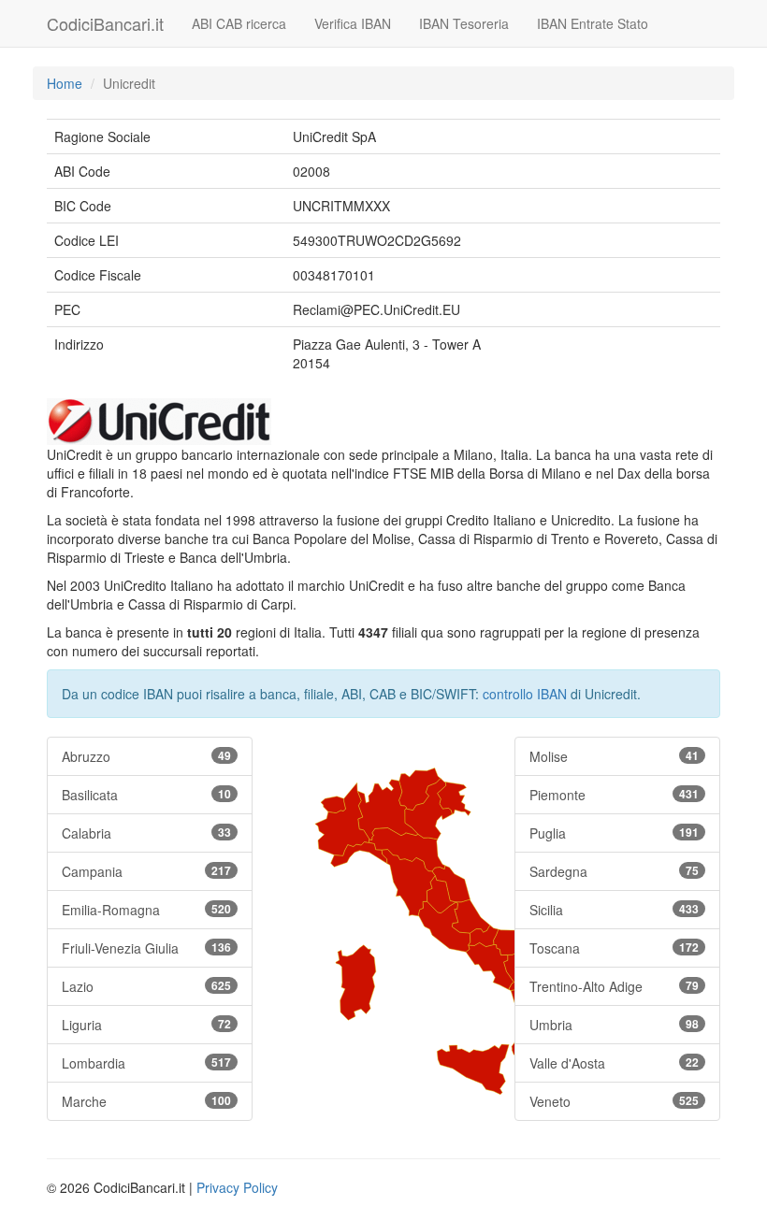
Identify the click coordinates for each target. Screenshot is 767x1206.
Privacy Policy (237, 1187)
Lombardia (146, 1063)
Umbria (614, 1024)
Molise (614, 756)
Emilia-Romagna (146, 909)
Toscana (614, 948)
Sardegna (614, 871)
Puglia (614, 833)
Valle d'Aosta (614, 1063)
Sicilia (614, 909)
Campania (146, 871)
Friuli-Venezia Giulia (146, 948)
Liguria (146, 1024)
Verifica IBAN (352, 23)
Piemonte (614, 794)
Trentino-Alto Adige (614, 986)
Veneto (614, 1101)
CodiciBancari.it (105, 23)
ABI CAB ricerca (239, 23)
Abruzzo (146, 756)
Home (64, 83)
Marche (146, 1101)
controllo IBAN (525, 693)
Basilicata (146, 794)
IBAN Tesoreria (464, 23)
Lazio (146, 986)
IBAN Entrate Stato (592, 23)
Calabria (146, 833)
